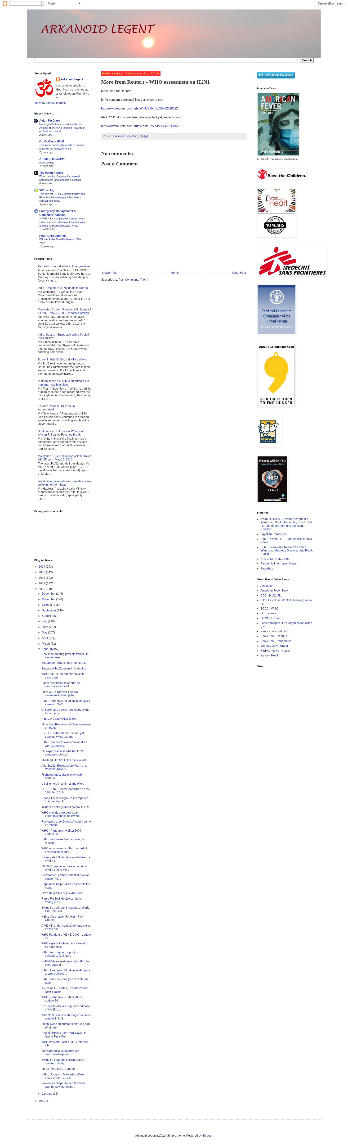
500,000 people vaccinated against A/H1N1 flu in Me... (64, 868)
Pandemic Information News (278, 563)
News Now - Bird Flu (273, 631)
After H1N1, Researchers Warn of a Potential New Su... (64, 767)
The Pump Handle (51, 172)
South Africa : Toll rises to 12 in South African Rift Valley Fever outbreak (61, 433)
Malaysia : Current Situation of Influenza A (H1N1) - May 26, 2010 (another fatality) (64, 311)
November (49, 599)
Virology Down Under (274, 645)
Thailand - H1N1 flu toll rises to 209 (64, 760)
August (47, 616)
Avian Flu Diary (49, 120)
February (48, 649)
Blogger (207, 1135)
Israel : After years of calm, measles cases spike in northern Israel (64, 483)
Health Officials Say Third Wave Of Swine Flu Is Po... (63, 1034)
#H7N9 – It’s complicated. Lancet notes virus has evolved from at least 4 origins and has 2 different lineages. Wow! (62, 222)
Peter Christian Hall (52, 235)
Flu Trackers (268, 613)
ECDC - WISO (269, 608)
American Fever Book (274, 590)
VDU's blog (46, 190)
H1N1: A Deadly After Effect (58, 718)
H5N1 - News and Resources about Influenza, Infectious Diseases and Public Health (286, 551)
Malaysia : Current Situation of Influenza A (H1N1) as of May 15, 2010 (64, 458)
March (46, 643)
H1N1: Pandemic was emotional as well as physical (64, 744)
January (47, 1093)
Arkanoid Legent (124, 136)
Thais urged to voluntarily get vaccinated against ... (60, 1052)
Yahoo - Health (270, 655)
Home (175, 272)
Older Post (239, 272)
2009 (42, 1100)
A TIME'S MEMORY (52, 159)
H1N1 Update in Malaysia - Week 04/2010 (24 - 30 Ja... (62, 1076)
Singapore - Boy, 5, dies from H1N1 (64, 663)
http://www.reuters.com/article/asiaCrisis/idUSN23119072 (140, 126)
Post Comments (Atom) (133, 279)
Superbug (266, 568)
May (45, 632)
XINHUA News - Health (275, 650)
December (49, 593)
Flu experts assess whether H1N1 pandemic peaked (63, 753)
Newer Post (109, 272)
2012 (42, 577)
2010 (42, 589)
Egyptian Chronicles (273, 534)
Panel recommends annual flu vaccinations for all (60, 684)
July (45, 621)
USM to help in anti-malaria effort (62, 783)
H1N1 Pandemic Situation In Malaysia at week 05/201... (65, 972)
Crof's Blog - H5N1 (51, 141)
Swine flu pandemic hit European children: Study (62, 1061)
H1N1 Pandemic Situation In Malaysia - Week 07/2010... (65, 702)
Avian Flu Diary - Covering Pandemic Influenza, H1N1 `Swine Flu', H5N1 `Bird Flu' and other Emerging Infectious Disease (286, 524)
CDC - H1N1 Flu (270, 595)
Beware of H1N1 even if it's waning (63, 668)
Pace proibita (46, 162)
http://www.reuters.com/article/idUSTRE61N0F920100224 (140, 108)
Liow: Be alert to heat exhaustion (62, 893)
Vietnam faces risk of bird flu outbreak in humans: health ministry (63, 382)
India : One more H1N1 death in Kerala (63, 288)
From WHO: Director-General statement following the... (60, 693)
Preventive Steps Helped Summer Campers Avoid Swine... (63, 1085)
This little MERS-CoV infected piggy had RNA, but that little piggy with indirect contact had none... (62, 197)
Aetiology (266, 585)
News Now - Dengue (273, 636)
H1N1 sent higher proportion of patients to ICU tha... (61, 954)
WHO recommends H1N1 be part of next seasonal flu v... (64, 850)
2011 (42, 583)
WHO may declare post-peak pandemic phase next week (60, 814)
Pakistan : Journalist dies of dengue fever (64, 266)
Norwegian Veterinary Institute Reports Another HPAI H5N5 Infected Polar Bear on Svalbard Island (62, 128)
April (45, 638)
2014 (42, 566)
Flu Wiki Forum (270, 618)
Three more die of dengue (58, 1068)
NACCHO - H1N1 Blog (275, 558)
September (49, 610)
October (47, 604)
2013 (42, 572)
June (45, 627)
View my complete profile (50, 103)
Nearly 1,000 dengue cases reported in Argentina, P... (65, 800)
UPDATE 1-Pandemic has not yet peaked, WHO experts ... (62, 735)
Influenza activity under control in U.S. (65, 807)
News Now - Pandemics (275, 641)
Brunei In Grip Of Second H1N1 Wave (62, 359)
